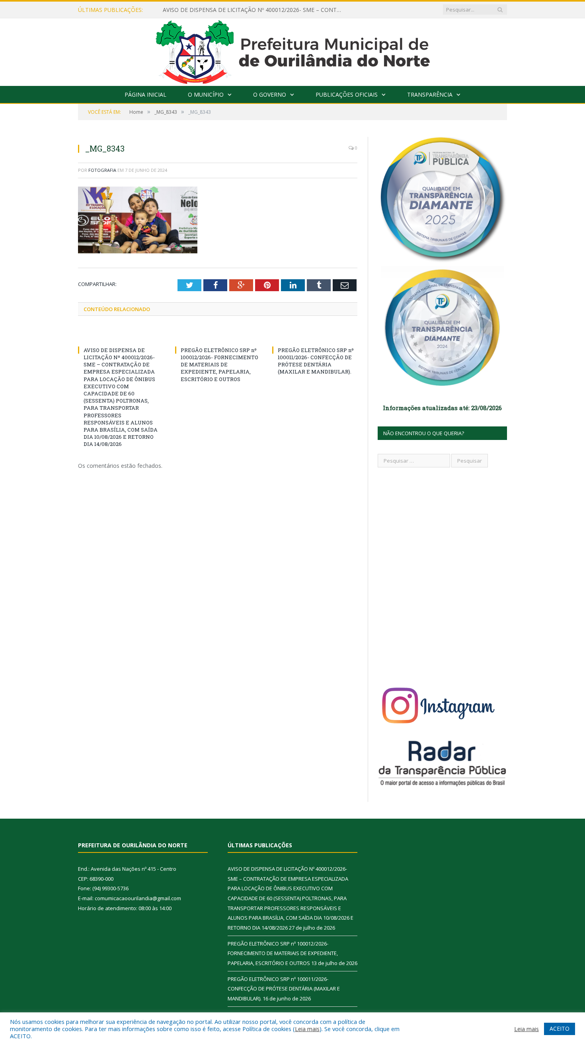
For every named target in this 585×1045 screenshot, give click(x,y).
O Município (206, 94)
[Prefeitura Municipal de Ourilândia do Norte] (293, 50)
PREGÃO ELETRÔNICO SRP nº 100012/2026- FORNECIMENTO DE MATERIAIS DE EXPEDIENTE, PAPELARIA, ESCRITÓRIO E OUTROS (219, 364)
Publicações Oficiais (347, 94)
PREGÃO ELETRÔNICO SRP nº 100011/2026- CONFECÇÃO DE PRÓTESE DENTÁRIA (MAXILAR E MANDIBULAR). (316, 361)
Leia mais (307, 1028)
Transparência (429, 94)
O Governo (269, 94)
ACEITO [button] (559, 1028)
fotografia (102, 170)
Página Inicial (145, 94)
